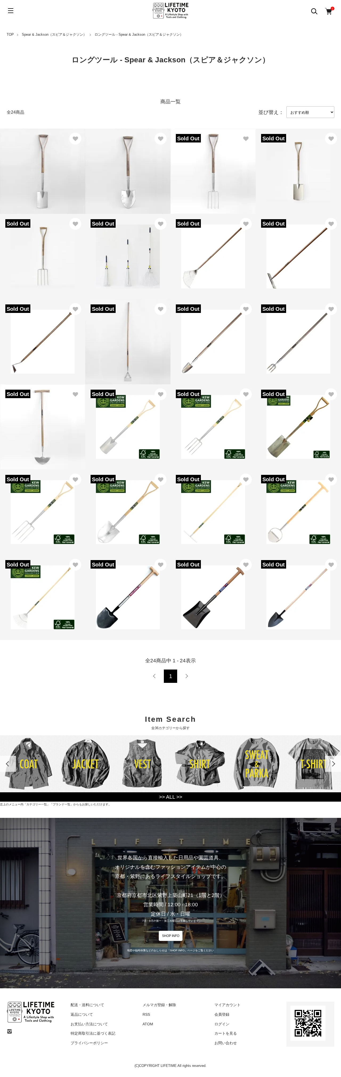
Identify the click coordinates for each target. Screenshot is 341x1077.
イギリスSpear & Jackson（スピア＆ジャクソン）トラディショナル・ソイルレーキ (298, 250)
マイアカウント (227, 1005)
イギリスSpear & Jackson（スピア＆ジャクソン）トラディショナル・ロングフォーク (298, 335)
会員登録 (221, 1014)
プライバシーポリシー (89, 1043)
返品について (82, 1014)
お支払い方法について (89, 1024)
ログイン (221, 1024)
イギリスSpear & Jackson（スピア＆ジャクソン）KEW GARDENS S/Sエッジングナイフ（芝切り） (298, 506)
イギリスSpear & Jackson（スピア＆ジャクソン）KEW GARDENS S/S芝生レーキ (42, 591)
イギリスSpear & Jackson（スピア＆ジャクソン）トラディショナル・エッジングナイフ (42, 420)
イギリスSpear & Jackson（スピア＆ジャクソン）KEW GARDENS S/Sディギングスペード (298, 420)
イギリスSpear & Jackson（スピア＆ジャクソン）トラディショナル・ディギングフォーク (42, 250)
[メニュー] (10, 10)
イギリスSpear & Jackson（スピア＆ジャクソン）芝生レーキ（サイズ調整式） (128, 250)
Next (333, 764)
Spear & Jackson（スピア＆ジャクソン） (54, 34)
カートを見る (225, 1033)
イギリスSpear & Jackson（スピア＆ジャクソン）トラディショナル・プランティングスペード (128, 165)
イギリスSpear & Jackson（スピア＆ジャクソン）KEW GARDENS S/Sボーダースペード (128, 420)
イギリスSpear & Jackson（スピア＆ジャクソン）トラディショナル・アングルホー (42, 335)
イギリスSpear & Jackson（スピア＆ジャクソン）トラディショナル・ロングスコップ (213, 335)
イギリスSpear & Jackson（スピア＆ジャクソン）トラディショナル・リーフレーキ (213, 250)
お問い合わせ (225, 1043)
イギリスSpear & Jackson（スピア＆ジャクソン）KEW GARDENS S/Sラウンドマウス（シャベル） (128, 506)
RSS (146, 1014)
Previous (8, 764)
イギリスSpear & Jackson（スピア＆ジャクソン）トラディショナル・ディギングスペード (298, 165)
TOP (10, 34)
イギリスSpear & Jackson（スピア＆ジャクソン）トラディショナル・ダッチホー (128, 335)
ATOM (148, 1024)
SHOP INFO (170, 936)
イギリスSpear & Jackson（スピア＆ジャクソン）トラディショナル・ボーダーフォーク (213, 165)
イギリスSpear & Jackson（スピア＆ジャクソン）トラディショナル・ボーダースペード (42, 165)
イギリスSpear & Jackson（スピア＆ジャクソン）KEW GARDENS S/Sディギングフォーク (42, 506)
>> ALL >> (170, 797)
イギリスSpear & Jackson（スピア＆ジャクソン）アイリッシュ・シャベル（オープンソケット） (298, 591)
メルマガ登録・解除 (159, 1005)
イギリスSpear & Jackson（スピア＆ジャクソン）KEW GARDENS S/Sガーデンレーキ (213, 506)
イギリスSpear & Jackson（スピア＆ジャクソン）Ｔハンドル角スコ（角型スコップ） (213, 591)
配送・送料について (87, 1005)
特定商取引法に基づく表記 (93, 1033)
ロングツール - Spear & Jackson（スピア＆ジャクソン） (139, 34)
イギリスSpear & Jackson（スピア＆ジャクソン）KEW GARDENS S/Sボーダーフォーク (213, 420)
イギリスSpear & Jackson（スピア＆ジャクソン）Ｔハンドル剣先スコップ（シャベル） (128, 591)
